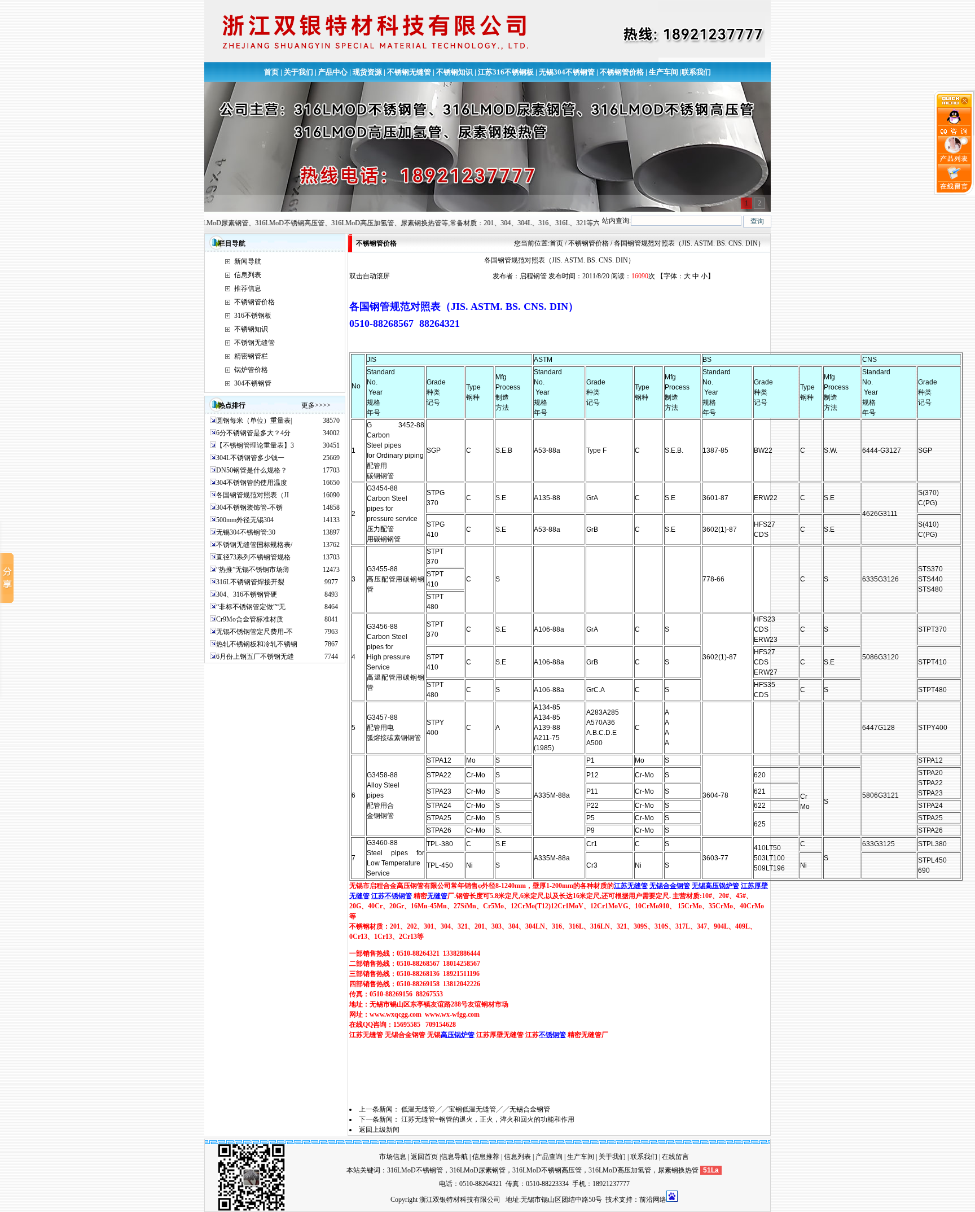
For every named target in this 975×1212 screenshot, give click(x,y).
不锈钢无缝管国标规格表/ (254, 545)
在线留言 (675, 1157)
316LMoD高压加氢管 (619, 1170)
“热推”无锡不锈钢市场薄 (252, 570)
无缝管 (437, 896)
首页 (271, 72)
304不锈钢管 (252, 383)
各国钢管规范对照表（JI (252, 495)
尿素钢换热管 (678, 1170)
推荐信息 (247, 288)
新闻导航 (247, 261)
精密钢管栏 (251, 356)
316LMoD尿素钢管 (478, 1170)
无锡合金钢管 (669, 886)
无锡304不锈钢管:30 (245, 532)
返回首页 (424, 1157)
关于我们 (298, 72)
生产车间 (663, 72)
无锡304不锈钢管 (567, 72)
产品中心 (333, 72)
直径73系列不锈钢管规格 (253, 557)
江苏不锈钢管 (391, 896)
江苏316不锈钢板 (506, 72)
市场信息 (392, 1157)
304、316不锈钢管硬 (246, 594)
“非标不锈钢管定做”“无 (251, 607)
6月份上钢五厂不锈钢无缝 (255, 656)
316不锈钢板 (252, 316)
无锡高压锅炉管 (715, 886)
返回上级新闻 (379, 1130)
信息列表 (247, 275)
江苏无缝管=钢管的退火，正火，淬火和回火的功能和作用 (487, 1119)
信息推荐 (485, 1157)
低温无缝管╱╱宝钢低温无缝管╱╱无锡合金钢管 (475, 1109)
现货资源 (367, 72)
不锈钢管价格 (622, 72)
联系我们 (696, 72)
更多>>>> (316, 405)
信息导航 (454, 1157)
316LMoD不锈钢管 (415, 1170)
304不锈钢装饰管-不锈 (249, 507)
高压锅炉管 (458, 1035)
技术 (612, 1200)
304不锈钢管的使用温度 (251, 483)
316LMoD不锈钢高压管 (547, 1170)
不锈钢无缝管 (409, 72)
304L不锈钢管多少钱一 (250, 458)
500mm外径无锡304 (245, 520)
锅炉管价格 (251, 370)
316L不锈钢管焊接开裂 (250, 582)
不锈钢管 (552, 1035)
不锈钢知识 (454, 72)
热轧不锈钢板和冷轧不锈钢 (256, 644)
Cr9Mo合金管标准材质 (249, 619)
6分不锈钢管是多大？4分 (253, 433)
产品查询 (549, 1157)
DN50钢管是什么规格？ (251, 470)
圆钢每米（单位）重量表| (254, 421)
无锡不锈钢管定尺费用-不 (254, 632)
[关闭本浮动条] (954, 105)
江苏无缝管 (631, 886)
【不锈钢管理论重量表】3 (255, 445)
